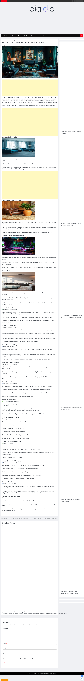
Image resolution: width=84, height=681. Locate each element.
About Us (20, 35)
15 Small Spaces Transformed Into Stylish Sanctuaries (17, 612)
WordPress (55, 673)
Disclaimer (26, 35)
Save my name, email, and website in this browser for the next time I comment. (24, 659)
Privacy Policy (34, 35)
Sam (13, 45)
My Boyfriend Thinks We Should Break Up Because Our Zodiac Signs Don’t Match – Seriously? (70, 593)
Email (5, 648)
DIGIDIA (35, 673)
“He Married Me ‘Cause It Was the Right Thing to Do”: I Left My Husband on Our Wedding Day (31, 0)
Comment (6, 628)
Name (5, 643)
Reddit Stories (13, 35)
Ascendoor (45, 673)
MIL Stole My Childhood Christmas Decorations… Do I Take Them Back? (62, 0)
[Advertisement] (42, 24)
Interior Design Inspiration (7, 513)
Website (5, 654)
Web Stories (5, 35)
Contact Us (41, 35)
